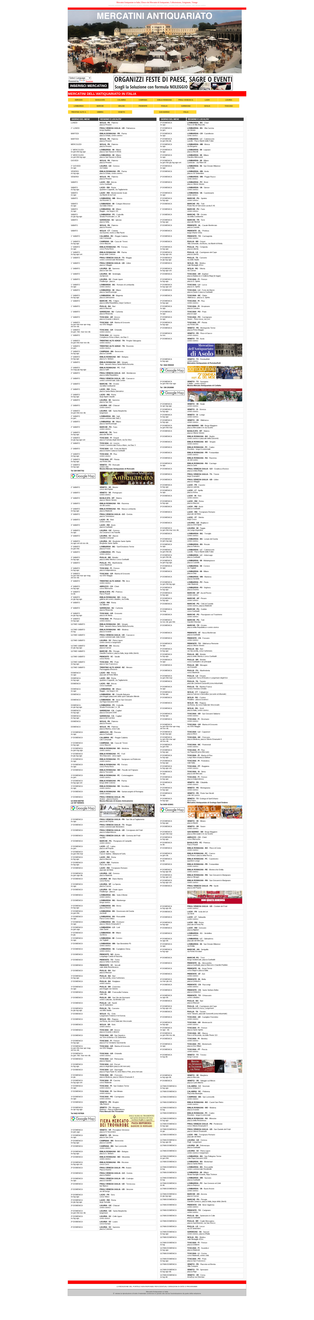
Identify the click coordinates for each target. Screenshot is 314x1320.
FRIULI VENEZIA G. (185, 100)
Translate (89, 81)
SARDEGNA (186, 106)
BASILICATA (100, 100)
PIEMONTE (143, 106)
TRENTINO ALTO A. (78, 112)
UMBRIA (100, 112)
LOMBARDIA (79, 106)
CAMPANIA (143, 100)
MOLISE (121, 106)
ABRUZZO (79, 100)
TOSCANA (229, 106)
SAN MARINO (164, 112)
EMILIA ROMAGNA (164, 100)
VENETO (121, 112)
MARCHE (100, 106)
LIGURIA (228, 100)
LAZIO (207, 100)
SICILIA (207, 106)
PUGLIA (164, 106)
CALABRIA (121, 100)
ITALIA (185, 112)
